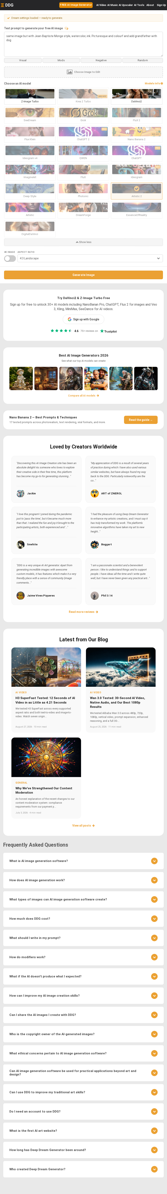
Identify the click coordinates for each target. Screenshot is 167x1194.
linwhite (32, 544)
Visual (22, 60)
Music (112, 5)
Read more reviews (81, 611)
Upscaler (126, 5)
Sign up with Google (86, 319)
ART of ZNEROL (111, 493)
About (150, 5)
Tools (139, 5)
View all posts (81, 825)
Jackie (31, 493)
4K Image (9, 252)
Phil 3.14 (107, 595)
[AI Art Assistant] (66, 28)
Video (101, 5)
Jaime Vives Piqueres (41, 595)
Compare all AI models (82, 395)
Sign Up (161, 5)
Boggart (106, 544)
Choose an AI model (17, 83)
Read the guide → (141, 419)
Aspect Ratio (26, 252)
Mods (61, 60)
